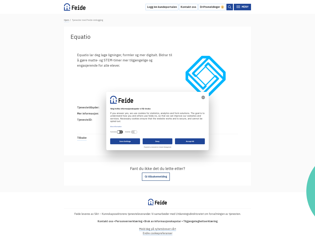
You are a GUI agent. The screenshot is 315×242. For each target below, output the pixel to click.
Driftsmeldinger (211, 7)
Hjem (66, 20)
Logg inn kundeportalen (162, 7)
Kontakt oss (188, 7)
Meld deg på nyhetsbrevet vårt (157, 229)
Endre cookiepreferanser (157, 233)
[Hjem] (74, 7)
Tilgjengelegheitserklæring (200, 221)
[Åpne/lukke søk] (229, 7)
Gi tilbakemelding (156, 176)
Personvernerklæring (128, 221)
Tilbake (82, 137)
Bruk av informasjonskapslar (162, 221)
